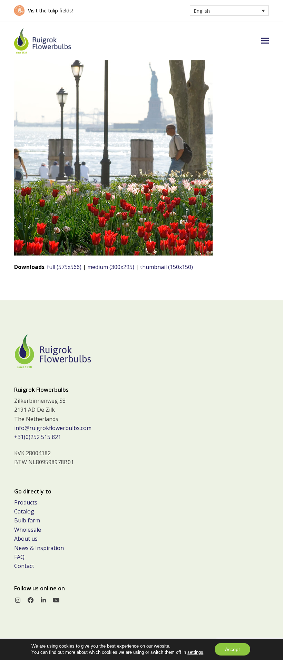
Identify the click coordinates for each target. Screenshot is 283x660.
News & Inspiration (39, 548)
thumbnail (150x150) (166, 267)
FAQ (19, 557)
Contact (24, 566)
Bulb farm (27, 520)
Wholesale (27, 529)
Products (25, 502)
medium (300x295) (110, 267)
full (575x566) (64, 267)
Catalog (24, 511)
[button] (265, 41)
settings (195, 652)
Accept (232, 649)
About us (26, 538)
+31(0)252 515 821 (37, 437)
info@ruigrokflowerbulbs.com (52, 428)
